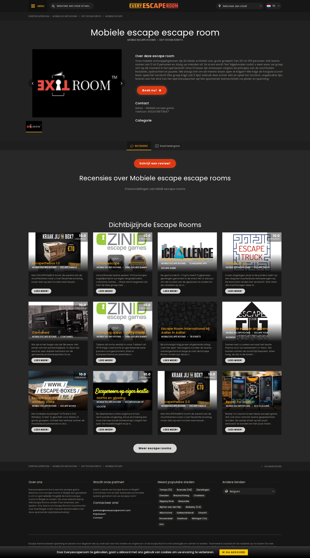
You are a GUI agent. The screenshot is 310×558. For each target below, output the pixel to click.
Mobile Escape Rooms (65, 16)
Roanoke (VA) (184, 489)
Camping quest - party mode (121, 333)
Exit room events (91, 16)
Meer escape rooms (155, 448)
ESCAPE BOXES (68, 405)
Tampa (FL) (165, 489)
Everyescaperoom (39, 16)
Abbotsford (165, 512)
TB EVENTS (195, 336)
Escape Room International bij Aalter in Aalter (185, 331)
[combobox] (240, 6)
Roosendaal (166, 518)
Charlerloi (199, 495)
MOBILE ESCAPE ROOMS (141, 40)
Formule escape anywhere (247, 329)
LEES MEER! (41, 291)
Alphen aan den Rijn (170, 506)
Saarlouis (182, 518)
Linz (161, 524)
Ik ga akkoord (233, 552)
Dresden (164, 495)
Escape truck (236, 263)
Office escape (108, 263)
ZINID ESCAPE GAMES (136, 267)
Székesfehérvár (185, 512)
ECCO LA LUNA (261, 405)
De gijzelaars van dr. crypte (183, 259)
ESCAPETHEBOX (68, 267)
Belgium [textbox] (235, 491)
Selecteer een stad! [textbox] (235, 6)
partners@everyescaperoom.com (112, 510)
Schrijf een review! (155, 163)
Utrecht (202, 512)
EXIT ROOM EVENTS (171, 40)
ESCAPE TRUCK (262, 267)
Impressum (99, 513)
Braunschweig (181, 495)
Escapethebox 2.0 (175, 402)
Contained (40, 333)
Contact (98, 517)
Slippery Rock (166, 501)
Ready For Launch (240, 402)
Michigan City (199, 518)
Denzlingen (203, 489)
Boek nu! (149, 90)
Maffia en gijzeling (111, 398)
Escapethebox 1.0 (46, 263)
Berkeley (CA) (193, 506)
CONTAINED (66, 336)
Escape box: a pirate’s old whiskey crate (52, 400)
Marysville (183, 501)
